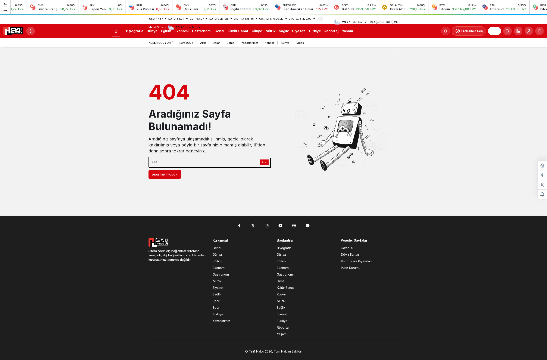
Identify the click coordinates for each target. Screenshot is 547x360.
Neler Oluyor (160, 42)
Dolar (216, 42)
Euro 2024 (186, 42)
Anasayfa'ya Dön (164, 174)
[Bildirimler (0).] (542, 194)
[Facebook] (239, 225)
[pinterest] (294, 225)
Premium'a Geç (472, 31)
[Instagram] (267, 225)
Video (300, 42)
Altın (203, 42)
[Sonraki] (5, 10)
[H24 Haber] (13, 30)
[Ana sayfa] (116, 31)
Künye (285, 42)
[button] (518, 31)
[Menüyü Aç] (30, 31)
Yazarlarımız (249, 42)
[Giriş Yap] (529, 31)
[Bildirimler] (539, 31)
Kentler (269, 42)
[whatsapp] (308, 225)
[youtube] (280, 225)
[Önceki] (5, 4)
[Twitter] (253, 225)
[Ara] (507, 31)
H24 (494, 31)
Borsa (230, 42)
